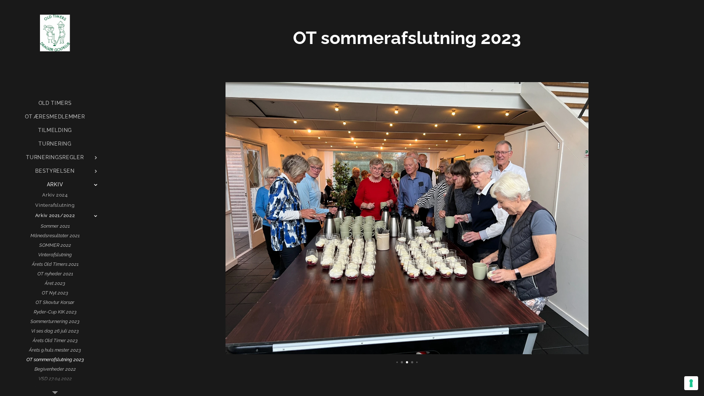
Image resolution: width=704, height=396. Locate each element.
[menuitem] (55, 103)
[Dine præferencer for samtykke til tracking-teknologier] (691, 383)
